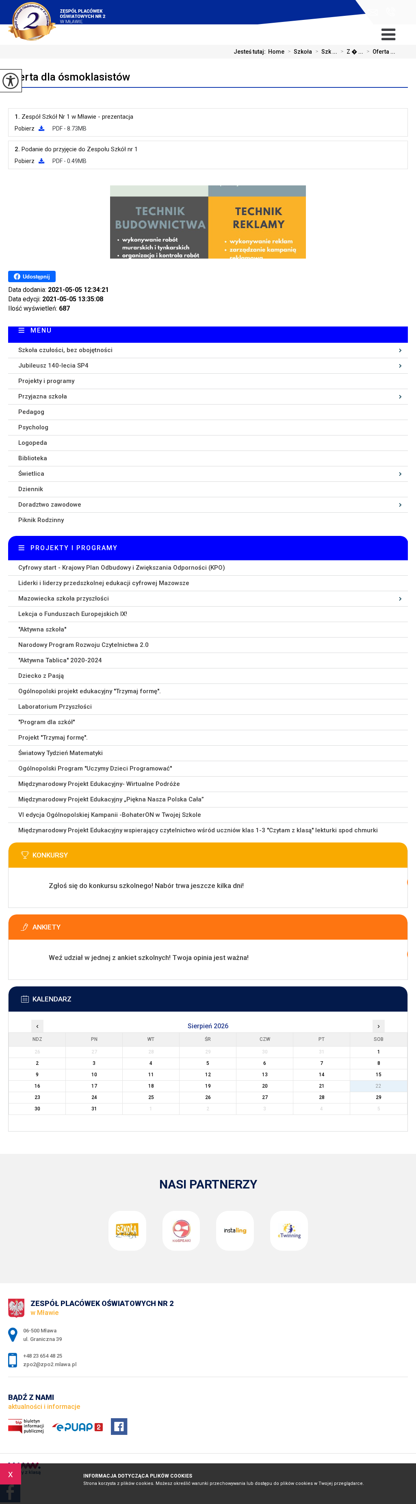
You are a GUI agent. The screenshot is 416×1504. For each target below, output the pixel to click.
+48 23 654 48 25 (388, 12)
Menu (41, 330)
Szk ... (326, 51)
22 (378, 1086)
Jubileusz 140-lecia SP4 (53, 365)
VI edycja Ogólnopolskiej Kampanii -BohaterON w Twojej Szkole (109, 814)
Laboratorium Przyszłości (55, 706)
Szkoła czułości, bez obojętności (65, 350)
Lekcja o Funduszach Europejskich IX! (72, 614)
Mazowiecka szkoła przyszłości (63, 598)
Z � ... (351, 51)
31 (94, 1109)
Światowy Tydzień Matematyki (60, 753)
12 (208, 1074)
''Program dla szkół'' (46, 722)
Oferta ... (380, 51)
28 (322, 1097)
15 (378, 1074)
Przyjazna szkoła (42, 396)
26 (208, 1097)
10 (94, 1074)
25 (151, 1097)
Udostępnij (36, 277)
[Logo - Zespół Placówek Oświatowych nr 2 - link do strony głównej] (63, 16)
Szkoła (300, 51)
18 (151, 1086)
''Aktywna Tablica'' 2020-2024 (60, 660)
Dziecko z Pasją (41, 675)
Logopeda (32, 442)
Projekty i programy (46, 381)
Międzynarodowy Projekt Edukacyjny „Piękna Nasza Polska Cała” (111, 799)
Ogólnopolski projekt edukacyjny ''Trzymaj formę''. (89, 691)
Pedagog (31, 412)
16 (37, 1086)
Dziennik (30, 489)
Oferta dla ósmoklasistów (69, 77)
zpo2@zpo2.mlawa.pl (375, 12)
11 (151, 1074)
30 (37, 1109)
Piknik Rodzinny (41, 520)
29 (378, 1097)
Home (276, 51)
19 (208, 1086)
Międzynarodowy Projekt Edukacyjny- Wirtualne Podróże (99, 784)
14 (322, 1074)
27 (265, 1097)
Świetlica (31, 473)
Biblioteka (32, 458)
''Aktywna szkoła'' (42, 629)
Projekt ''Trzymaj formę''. (53, 737)
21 (322, 1086)
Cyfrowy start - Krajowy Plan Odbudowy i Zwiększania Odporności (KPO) (121, 567)
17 (94, 1086)
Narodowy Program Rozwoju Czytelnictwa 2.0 (83, 645)
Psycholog (33, 427)
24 (94, 1097)
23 (37, 1097)
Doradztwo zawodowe (49, 504)
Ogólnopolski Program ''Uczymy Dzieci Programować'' (95, 768)
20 (265, 1086)
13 (265, 1074)
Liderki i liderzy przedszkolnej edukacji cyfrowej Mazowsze (103, 583)
